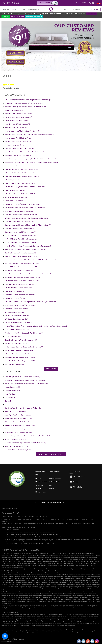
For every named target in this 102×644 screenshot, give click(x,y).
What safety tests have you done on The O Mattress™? (23, 277)
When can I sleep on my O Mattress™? (18, 155)
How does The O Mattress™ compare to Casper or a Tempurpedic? (28, 246)
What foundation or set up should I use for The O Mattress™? (26, 207)
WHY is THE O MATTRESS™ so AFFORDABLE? (21, 194)
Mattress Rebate (40, 492)
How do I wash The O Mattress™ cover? (18, 113)
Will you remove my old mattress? (16, 197)
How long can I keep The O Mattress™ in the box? (22, 131)
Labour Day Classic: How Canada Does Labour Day (22, 376)
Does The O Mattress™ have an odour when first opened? (24, 152)
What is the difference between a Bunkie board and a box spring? (27, 218)
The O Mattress (8, 9)
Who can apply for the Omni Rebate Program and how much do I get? (28, 100)
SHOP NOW (5, 17)
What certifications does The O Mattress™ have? (22, 281)
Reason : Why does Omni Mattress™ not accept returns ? (24, 103)
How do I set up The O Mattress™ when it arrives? (22, 169)
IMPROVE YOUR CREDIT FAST (34, 17)
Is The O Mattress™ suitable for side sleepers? (21, 235)
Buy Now (38, 478)
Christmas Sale (10, 397)
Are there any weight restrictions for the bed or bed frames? (25, 106)
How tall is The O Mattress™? (15, 291)
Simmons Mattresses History (15, 429)
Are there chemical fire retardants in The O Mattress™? (24, 333)
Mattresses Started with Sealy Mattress (18, 422)
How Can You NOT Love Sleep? (15, 411)
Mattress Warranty (41, 482)
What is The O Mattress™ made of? (17, 343)
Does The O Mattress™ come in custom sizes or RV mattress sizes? (28, 274)
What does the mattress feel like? (16, 319)
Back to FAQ (51, 369)
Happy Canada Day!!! (12, 387)
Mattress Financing (55, 478)
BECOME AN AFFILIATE (17, 17)
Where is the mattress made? (15, 312)
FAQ (64, 9)
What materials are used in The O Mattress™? (20, 350)
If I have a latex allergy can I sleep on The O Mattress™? (24, 347)
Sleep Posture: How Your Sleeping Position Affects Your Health (26, 383)
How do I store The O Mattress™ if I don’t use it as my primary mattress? (29, 134)
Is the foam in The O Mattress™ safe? (17, 329)
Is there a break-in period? (14, 166)
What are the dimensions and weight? (17, 315)
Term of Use (39, 485)
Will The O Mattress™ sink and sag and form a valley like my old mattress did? (31, 302)
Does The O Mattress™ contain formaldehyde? (21, 340)
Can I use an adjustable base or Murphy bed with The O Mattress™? (28, 225)
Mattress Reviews (31, 9)
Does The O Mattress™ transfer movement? (20, 295)
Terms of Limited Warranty (14, 110)
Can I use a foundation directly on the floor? (19, 211)
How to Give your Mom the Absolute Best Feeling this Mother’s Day (28, 436)
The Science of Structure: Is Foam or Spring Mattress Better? (25, 380)
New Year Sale (10, 394)
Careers (51, 488)
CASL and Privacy (54, 482)
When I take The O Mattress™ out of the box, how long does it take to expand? (31, 162)
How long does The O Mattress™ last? (18, 138)
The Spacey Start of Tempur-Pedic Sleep (18, 432)
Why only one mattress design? (15, 364)
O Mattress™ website (79, 561)
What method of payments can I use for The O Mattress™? (25, 187)
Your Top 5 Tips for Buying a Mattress (18, 415)
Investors (38, 488)
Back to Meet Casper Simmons (51, 454)
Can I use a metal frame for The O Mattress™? (20, 221)
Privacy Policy (78, 487)
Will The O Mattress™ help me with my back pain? (22, 263)
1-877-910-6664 (78, 477)
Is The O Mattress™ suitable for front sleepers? (21, 239)
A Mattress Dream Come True (15, 439)
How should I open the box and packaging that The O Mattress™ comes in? (30, 159)
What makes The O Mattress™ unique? (18, 288)
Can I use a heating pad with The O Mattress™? (21, 284)
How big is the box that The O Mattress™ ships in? (22, 176)
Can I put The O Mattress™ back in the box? (20, 148)
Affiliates (76, 482)
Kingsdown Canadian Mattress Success (18, 418)
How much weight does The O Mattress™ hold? (21, 256)
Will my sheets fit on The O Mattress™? (18, 322)
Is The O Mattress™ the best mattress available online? (24, 267)
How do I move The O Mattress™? (17, 127)
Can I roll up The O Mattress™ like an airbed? (20, 305)
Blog (50, 485)
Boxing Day (9, 401)
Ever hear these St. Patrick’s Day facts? (18, 450)
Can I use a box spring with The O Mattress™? (20, 232)
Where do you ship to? (12, 180)
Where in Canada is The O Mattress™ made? (20, 357)
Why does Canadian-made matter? (17, 354)
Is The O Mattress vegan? (14, 336)
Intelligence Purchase (12, 390)
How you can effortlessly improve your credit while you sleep (25, 443)
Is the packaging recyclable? (14, 145)
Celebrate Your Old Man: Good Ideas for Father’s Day (23, 408)
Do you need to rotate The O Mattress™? (19, 117)
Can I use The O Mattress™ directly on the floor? (21, 214)
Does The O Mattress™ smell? (15, 298)
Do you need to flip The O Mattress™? (18, 120)
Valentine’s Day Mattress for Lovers (17, 446)
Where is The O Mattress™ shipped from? (19, 173)
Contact (77, 9)
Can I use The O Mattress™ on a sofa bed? (19, 228)
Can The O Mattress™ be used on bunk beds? (20, 253)
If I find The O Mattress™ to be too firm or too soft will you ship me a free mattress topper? (36, 326)
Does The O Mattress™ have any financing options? (22, 204)
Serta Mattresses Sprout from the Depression (20, 425)
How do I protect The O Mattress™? (17, 124)
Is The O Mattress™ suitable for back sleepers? (21, 242)
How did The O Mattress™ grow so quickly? (20, 361)
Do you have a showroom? (14, 201)
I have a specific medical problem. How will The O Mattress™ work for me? (30, 260)
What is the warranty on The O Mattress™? (19, 141)
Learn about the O (41, 471)
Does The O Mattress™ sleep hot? (16, 308)
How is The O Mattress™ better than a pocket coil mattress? (25, 249)
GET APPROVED (91, 14)
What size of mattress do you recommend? (19, 270)
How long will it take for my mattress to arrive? (21, 183)
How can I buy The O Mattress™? (16, 190)
